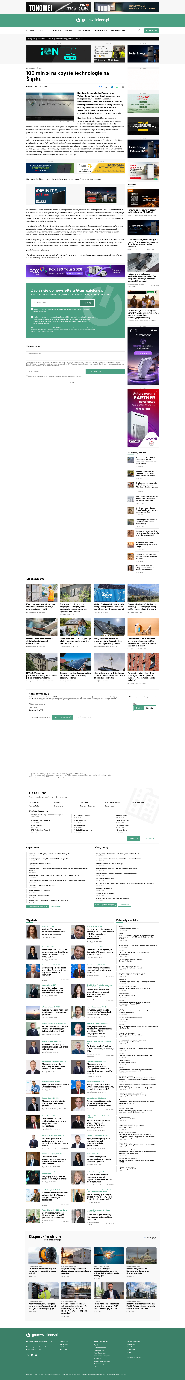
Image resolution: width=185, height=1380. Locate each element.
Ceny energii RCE (100, 30)
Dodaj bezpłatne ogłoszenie (37, 906)
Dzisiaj (62, 717)
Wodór (96, 1366)
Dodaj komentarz (94, 371)
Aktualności (30, 30)
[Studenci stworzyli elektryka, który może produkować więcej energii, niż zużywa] (131, 475)
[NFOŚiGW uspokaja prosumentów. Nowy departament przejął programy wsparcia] (41, 662)
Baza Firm (43, 30)
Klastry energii (59, 806)
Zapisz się (87, 303)
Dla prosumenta (84, 30)
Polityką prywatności (85, 362)
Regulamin (54, 362)
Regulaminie (34, 331)
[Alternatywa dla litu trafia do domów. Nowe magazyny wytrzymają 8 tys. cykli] (131, 500)
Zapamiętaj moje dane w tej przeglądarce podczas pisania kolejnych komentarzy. (55, 376)
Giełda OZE (69, 30)
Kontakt (130, 1347)
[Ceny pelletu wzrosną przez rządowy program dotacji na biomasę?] (131, 558)
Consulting (84, 802)
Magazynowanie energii (102, 1361)
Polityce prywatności (47, 331)
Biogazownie (34, 802)
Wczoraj (40, 717)
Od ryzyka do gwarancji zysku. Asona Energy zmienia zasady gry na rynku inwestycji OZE (55, 39)
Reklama (130, 1352)
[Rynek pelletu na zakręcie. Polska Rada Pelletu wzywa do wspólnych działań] (131, 512)
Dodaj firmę (133, 838)
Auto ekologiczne (100, 1353)
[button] (139, 30)
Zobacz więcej (148, 838)
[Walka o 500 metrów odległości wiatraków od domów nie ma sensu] (131, 570)
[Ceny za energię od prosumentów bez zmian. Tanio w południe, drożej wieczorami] (75, 662)
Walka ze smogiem (100, 1364)
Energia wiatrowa (137, 802)
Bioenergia (97, 1358)
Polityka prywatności (134, 1341)
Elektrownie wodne (112, 802)
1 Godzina (149, 708)
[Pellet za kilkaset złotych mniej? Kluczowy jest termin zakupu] (131, 547)
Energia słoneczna (100, 1348)
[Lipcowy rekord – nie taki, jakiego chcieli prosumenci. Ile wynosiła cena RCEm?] (75, 627)
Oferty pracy (56, 30)
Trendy (39, 68)
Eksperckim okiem (118, 30)
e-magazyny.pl (54, 1240)
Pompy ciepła (110, 806)
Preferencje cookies (134, 1357)
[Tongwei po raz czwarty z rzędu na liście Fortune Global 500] (143, 198)
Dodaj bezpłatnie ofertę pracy (105, 905)
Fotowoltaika (34, 806)
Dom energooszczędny (102, 1356)
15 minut (139, 708)
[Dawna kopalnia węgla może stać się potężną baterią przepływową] (131, 524)
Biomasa (57, 802)
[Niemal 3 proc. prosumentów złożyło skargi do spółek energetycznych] (41, 627)
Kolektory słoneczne (87, 806)
